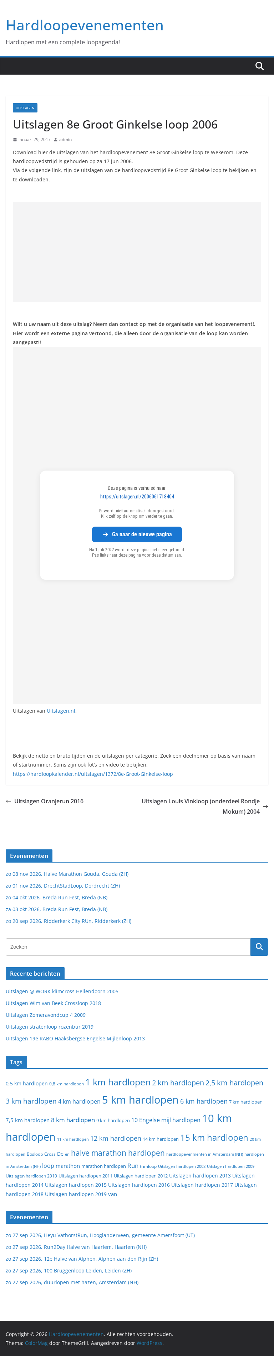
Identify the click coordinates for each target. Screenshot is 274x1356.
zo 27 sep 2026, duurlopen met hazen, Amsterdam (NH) (72, 1282)
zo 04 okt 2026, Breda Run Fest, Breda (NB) (56, 897)
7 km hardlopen (246, 1102)
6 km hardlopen (204, 1101)
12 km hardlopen (115, 1138)
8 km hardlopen (73, 1120)
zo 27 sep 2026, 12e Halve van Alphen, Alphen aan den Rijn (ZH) (82, 1258)
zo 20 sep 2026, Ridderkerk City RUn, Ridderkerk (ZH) (68, 921)
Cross (50, 1154)
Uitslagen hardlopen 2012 (141, 1175)
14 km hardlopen (161, 1139)
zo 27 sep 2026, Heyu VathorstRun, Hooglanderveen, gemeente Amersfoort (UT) (100, 1235)
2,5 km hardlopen (234, 1083)
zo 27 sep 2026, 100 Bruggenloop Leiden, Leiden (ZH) (69, 1270)
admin (65, 139)
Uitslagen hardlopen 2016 (139, 1184)
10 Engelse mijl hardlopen (166, 1120)
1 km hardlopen (118, 1082)
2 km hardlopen (178, 1083)
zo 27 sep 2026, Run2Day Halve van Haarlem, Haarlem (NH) (76, 1247)
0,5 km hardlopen (27, 1083)
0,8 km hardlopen (66, 1083)
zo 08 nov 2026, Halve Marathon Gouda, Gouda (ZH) (67, 873)
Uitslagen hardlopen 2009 (230, 1166)
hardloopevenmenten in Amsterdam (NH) (204, 1154)
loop (48, 1166)
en (67, 1154)
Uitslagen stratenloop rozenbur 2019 (49, 1026)
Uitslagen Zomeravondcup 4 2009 (46, 1014)
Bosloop (35, 1154)
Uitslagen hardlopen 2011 (85, 1176)
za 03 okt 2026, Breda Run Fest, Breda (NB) (56, 909)
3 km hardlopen (31, 1100)
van (112, 1193)
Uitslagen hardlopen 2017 (202, 1184)
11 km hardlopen (73, 1139)
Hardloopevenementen (85, 25)
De (60, 1153)
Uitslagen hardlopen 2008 (182, 1166)
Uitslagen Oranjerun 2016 (48, 801)
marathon (68, 1165)
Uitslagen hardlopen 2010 (31, 1176)
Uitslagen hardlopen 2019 (76, 1194)
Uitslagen (25, 107)
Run (132, 1165)
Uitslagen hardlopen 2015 (76, 1184)
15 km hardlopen (214, 1137)
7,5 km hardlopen (28, 1120)
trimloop (148, 1166)
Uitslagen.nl (61, 710)
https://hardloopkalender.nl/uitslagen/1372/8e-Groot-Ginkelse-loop (93, 773)
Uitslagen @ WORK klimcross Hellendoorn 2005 (62, 991)
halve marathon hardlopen (118, 1153)
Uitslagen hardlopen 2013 (200, 1175)
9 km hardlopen (113, 1120)
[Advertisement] (137, 252)
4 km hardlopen (79, 1101)
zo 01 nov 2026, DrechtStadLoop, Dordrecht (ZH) (63, 885)
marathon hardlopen (103, 1166)
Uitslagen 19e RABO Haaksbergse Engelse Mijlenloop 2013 (75, 1038)
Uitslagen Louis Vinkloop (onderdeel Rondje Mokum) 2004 (201, 806)
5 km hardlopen (140, 1099)
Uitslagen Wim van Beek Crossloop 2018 (53, 1003)
